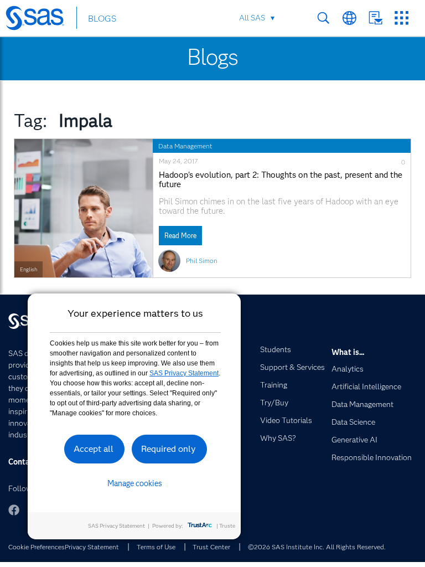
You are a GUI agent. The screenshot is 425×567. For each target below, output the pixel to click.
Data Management (185, 146)
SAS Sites (401, 18)
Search (323, 18)
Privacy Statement (92, 547)
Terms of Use (156, 547)
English (28, 269)
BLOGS (102, 18)
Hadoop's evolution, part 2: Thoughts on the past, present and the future (280, 180)
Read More (180, 235)
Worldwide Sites (349, 18)
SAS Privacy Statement (184, 373)
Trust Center (211, 547)
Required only (168, 449)
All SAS (252, 18)
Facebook (13, 510)
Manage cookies (134, 483)
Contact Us (375, 18)
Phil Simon (201, 260)
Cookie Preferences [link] (36, 547)
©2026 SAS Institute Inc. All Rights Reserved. (317, 547)
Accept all (93, 449)
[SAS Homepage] (40, 20)
